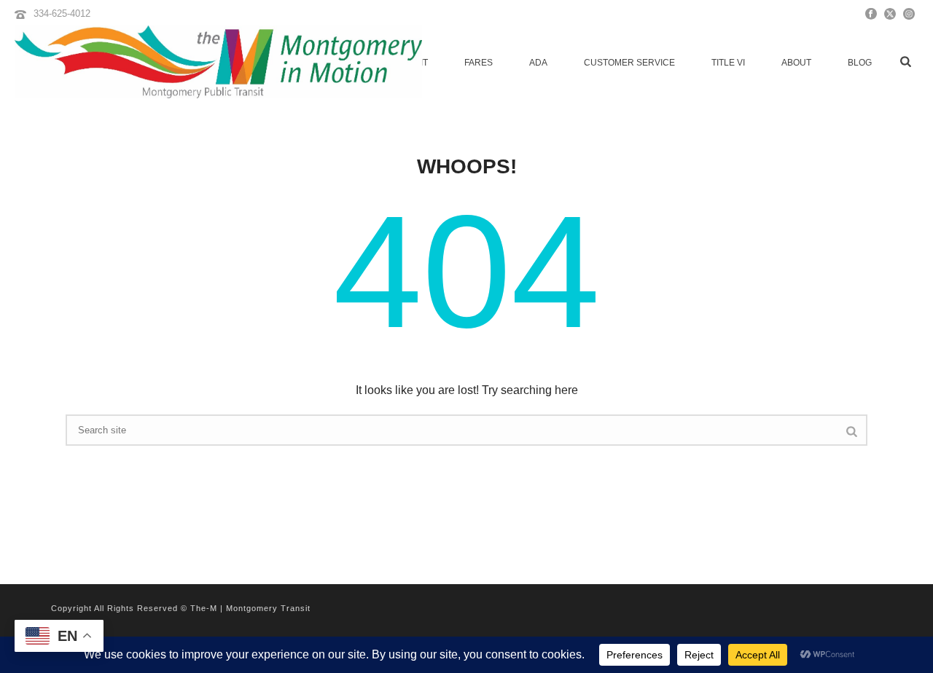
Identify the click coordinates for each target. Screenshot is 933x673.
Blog (860, 63)
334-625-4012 (62, 13)
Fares (478, 63)
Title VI (728, 63)
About (796, 63)
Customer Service (629, 63)
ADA (538, 63)
